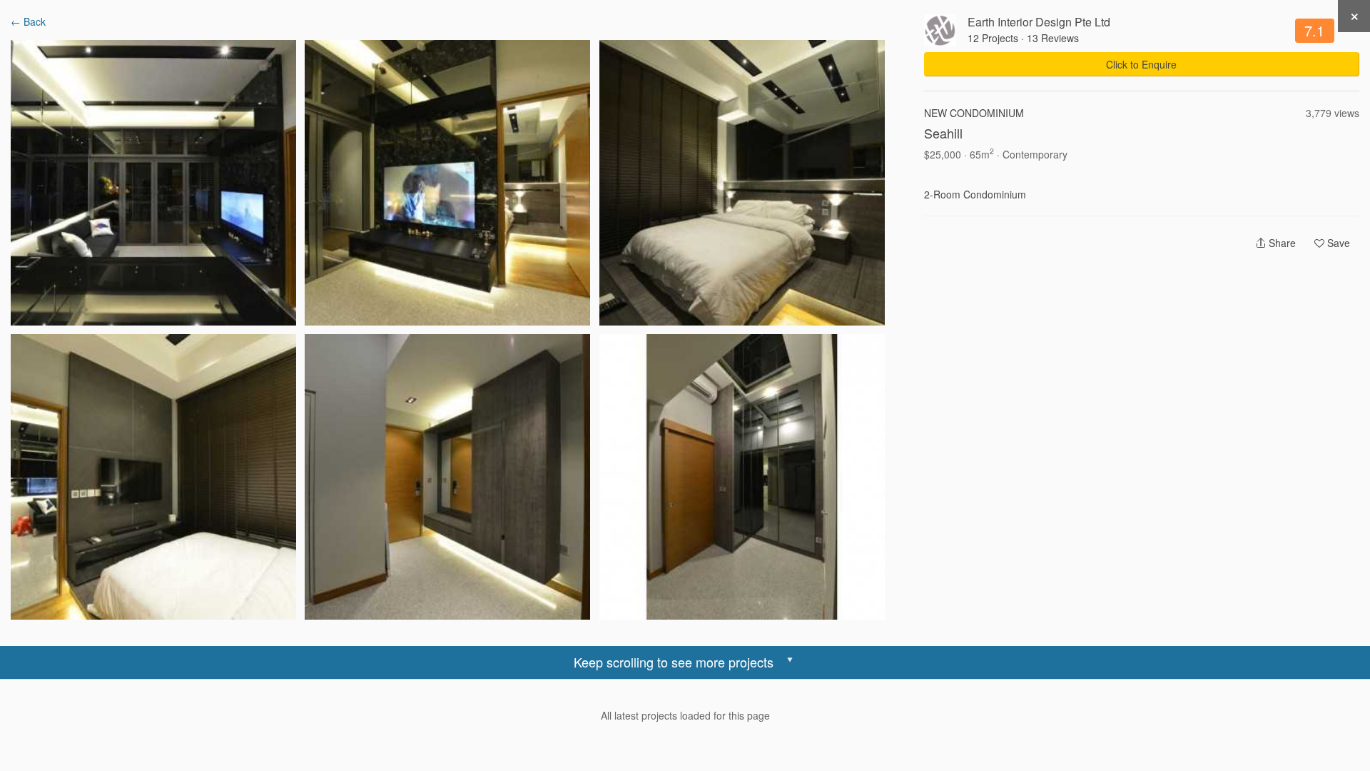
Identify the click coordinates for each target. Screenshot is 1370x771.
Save (1337, 243)
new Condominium (974, 113)
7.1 (1314, 30)
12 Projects (993, 38)
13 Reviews (1053, 38)
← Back (28, 21)
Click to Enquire (1141, 64)
